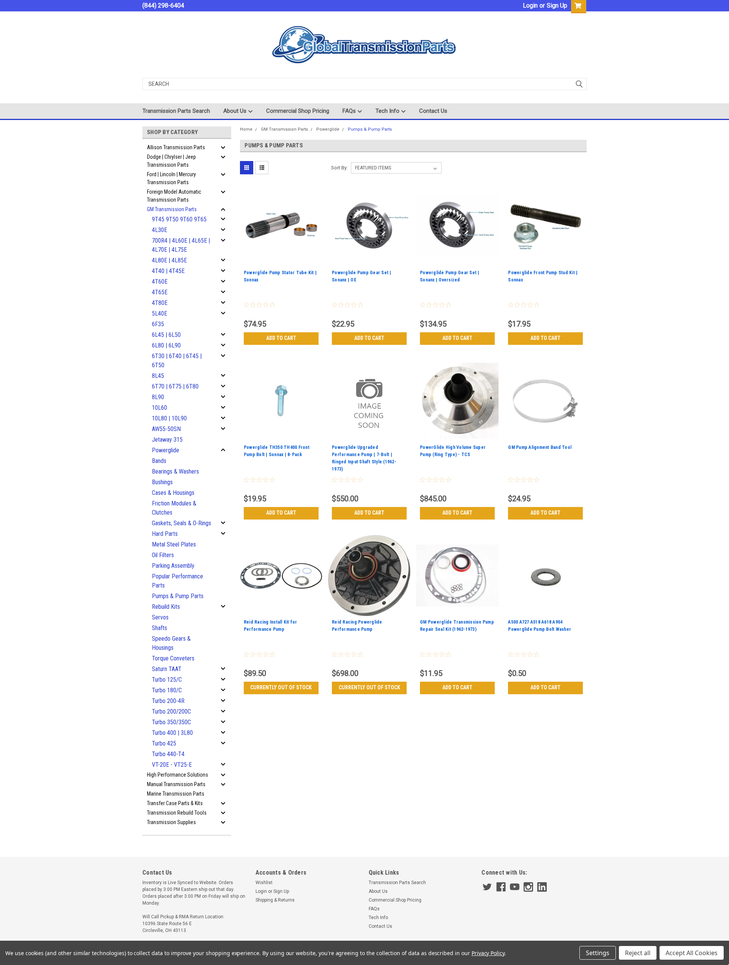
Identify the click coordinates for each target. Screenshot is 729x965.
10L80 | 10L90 (169, 418)
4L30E (159, 230)
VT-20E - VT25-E (172, 764)
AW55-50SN (166, 429)
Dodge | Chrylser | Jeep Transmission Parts (171, 161)
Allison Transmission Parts (176, 147)
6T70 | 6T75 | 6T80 (175, 386)
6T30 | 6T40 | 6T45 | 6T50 (177, 360)
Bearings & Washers (175, 471)
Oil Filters (163, 555)
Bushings (162, 482)
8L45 (158, 375)
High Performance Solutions (177, 775)
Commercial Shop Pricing (297, 110)
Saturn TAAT (166, 669)
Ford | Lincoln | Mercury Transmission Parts (171, 178)
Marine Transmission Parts (175, 794)
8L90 (158, 397)
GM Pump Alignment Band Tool (539, 447)
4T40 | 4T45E (168, 271)
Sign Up (557, 5)
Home (246, 129)
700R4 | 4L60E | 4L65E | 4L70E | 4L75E (181, 245)
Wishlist (264, 882)
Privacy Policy (488, 953)
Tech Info (388, 110)
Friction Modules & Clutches (174, 508)
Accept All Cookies (692, 953)
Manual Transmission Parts (176, 784)
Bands (159, 460)
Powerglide (165, 450)
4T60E (159, 281)
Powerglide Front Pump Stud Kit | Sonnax (543, 276)
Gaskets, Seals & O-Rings (181, 523)
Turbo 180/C (167, 690)
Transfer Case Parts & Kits (175, 803)
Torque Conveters (173, 658)
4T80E (159, 302)
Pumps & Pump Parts (178, 596)
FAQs (349, 110)
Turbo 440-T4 (168, 754)
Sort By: (339, 168)
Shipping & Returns (275, 900)
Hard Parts (165, 533)
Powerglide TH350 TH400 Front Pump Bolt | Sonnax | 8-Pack (276, 451)
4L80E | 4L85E (169, 260)
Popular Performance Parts (177, 581)
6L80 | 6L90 (166, 345)
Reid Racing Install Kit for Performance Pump (270, 625)
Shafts (159, 628)
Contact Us (433, 110)
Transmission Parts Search (176, 110)
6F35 (158, 324)
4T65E (159, 292)
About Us (235, 110)
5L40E (159, 313)
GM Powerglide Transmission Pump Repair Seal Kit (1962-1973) (457, 625)
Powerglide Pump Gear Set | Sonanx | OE (361, 276)
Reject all (637, 953)
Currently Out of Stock (281, 687)
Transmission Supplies (171, 822)
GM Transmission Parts (172, 209)
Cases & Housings (173, 492)
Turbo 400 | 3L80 (172, 732)
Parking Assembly (173, 565)
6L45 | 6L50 (166, 334)
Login (530, 5)
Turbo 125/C (167, 679)
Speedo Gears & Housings (171, 643)
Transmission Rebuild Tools (177, 813)
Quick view (280, 262)
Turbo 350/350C (171, 722)
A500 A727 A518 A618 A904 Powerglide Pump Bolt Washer (539, 625)
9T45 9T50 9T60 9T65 (179, 219)
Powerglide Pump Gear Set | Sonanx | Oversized (450, 276)
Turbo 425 (164, 743)
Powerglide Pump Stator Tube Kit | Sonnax (280, 276)
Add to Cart (281, 338)
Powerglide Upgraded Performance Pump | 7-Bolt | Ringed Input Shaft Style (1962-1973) (364, 458)
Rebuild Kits (166, 606)
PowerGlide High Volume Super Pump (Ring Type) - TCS (453, 451)
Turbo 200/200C (171, 711)
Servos (160, 617)
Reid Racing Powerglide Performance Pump (357, 625)
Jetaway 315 (167, 439)
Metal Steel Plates (174, 544)
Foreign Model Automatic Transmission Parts (174, 196)
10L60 (159, 407)
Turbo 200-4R (168, 700)
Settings (597, 953)
